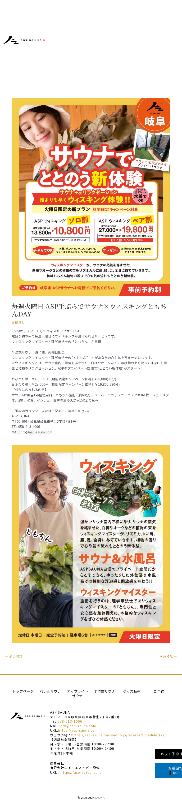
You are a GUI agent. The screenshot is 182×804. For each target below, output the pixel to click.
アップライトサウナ (77, 693)
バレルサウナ (50, 691)
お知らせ (18, 322)
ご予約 (159, 691)
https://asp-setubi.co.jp (81, 772)
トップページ (23, 691)
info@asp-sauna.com (77, 725)
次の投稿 (168, 656)
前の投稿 (14, 656)
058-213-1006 (70, 721)
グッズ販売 (132, 691)
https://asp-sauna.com (78, 730)
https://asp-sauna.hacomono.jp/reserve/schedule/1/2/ (118, 735)
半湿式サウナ (104, 691)
